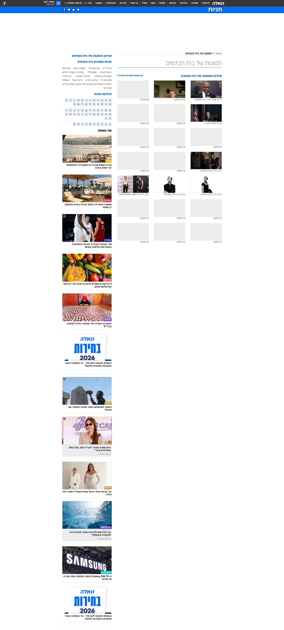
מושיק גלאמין (75, 84)
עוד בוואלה (105, 130)
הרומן (91, 84)
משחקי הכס (79, 68)
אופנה (98, 3)
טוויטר (85, 84)
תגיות (219, 53)
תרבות (172, 3)
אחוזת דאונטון (83, 76)
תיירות (123, 3)
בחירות (184, 3)
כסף (153, 3)
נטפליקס (66, 68)
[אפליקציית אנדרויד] (78, 10)
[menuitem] (204, 3)
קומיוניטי (107, 88)
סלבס (162, 3)
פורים (65, 84)
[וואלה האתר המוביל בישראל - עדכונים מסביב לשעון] (218, 3)
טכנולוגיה (111, 3)
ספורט (194, 3)
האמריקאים (106, 72)
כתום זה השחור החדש (73, 72)
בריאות (134, 3)
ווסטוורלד (92, 72)
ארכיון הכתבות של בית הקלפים (92, 56)
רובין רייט (107, 68)
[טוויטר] (69, 10)
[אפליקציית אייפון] (73, 10)
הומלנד (65, 80)
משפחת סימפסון (103, 76)
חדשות (206, 3)
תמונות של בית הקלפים (198, 53)
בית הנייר (66, 76)
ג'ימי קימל (77, 80)
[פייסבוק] (64, 10)
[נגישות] (4, 3)
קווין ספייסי (93, 68)
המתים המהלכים (103, 84)
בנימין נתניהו (91, 80)
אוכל (144, 3)
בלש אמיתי (106, 80)
